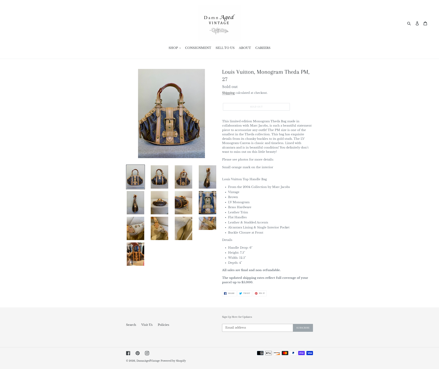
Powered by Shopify (173, 360)
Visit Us (147, 325)
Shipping (228, 92)
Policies (163, 325)
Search (131, 325)
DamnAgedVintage (148, 360)
